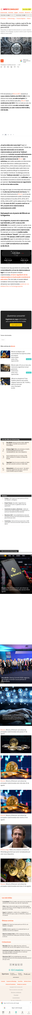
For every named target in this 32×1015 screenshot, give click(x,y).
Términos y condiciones (16, 992)
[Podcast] (27, 974)
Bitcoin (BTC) (17, 94)
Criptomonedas (3, 12)
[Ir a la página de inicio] (2, 9)
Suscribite (20, 981)
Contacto (3, 981)
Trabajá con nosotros (21, 984)
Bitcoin (23, 100)
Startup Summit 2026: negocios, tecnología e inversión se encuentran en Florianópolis (17, 444)
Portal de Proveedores (11, 984)
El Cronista (3, 18)
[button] (28, 861)
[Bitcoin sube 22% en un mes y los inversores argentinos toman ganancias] (5, 368)
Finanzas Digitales (21, 18)
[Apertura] (5, 974)
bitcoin (29, 18)
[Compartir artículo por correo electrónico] (14, 67)
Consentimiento (16, 997)
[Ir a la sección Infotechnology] (11, 9)
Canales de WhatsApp (11, 981)
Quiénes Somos (27, 981)
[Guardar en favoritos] (2, 60)
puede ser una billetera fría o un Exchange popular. (15, 285)
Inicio (16, 1013)
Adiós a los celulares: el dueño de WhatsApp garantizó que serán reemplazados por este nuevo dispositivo (17, 450)
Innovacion (21, 12)
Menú (3, 1013)
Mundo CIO (27, 12)
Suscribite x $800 (27, 9)
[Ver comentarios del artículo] (18, 67)
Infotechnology (11, 18)
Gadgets (16, 12)
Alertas (22, 1013)
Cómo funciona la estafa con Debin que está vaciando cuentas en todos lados (17, 463)
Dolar (10, 1013)
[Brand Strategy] (20, 974)
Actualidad (10, 12)
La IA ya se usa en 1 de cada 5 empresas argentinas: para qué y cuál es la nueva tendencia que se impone (17, 470)
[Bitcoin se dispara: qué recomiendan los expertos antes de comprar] (5, 354)
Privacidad (16, 995)
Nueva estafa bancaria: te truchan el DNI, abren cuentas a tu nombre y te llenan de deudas (16, 457)
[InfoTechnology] (16, 977)
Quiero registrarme (16, 325)
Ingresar (28, 1013)
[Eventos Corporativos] (13, 974)
